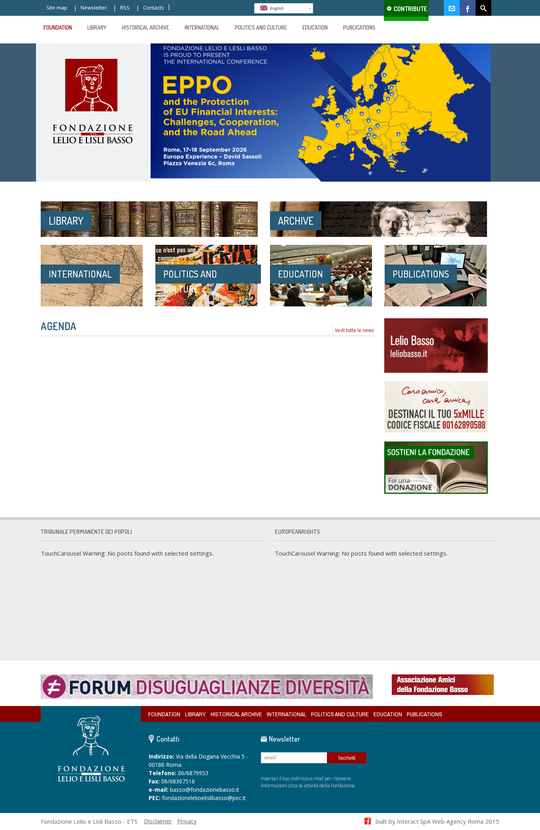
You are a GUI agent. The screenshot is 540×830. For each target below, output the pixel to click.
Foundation (164, 714)
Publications (424, 714)
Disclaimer (158, 821)
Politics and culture (340, 714)
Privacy (187, 821)
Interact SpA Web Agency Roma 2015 (448, 821)
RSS (125, 7)
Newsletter (94, 7)
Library (195, 714)
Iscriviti (346, 758)
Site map (56, 7)
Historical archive (236, 714)
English (276, 8)
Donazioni (406, 10)
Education (388, 714)
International (286, 714)
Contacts (153, 7)
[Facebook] (468, 8)
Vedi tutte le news (354, 330)
